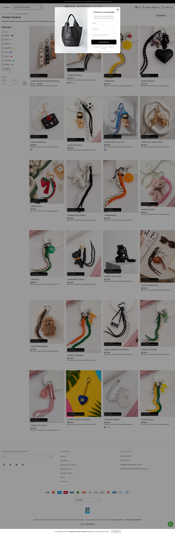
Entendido (115, 531)
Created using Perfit (104, 51)
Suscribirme (104, 42)
